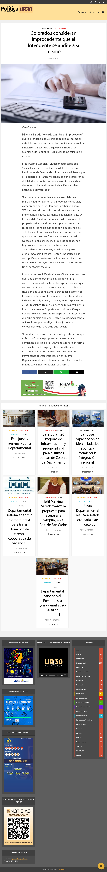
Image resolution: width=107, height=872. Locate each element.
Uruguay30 (62, 867)
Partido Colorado (60, 28)
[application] (53, 659)
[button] (53, 659)
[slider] (52, 673)
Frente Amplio (13, 428)
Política (81, 12)
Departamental (46, 28)
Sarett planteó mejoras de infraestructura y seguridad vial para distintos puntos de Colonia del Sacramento (53, 446)
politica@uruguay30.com (19, 856)
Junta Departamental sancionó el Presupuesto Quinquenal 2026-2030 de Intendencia (52, 598)
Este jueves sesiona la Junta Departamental (19, 441)
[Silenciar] (62, 673)
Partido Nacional (16, 432)
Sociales (93, 12)
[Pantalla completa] (65, 673)
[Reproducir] (42, 673)
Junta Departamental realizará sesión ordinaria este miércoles (87, 513)
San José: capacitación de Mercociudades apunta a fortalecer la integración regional (87, 446)
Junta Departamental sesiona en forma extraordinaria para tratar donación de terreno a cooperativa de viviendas (19, 522)
